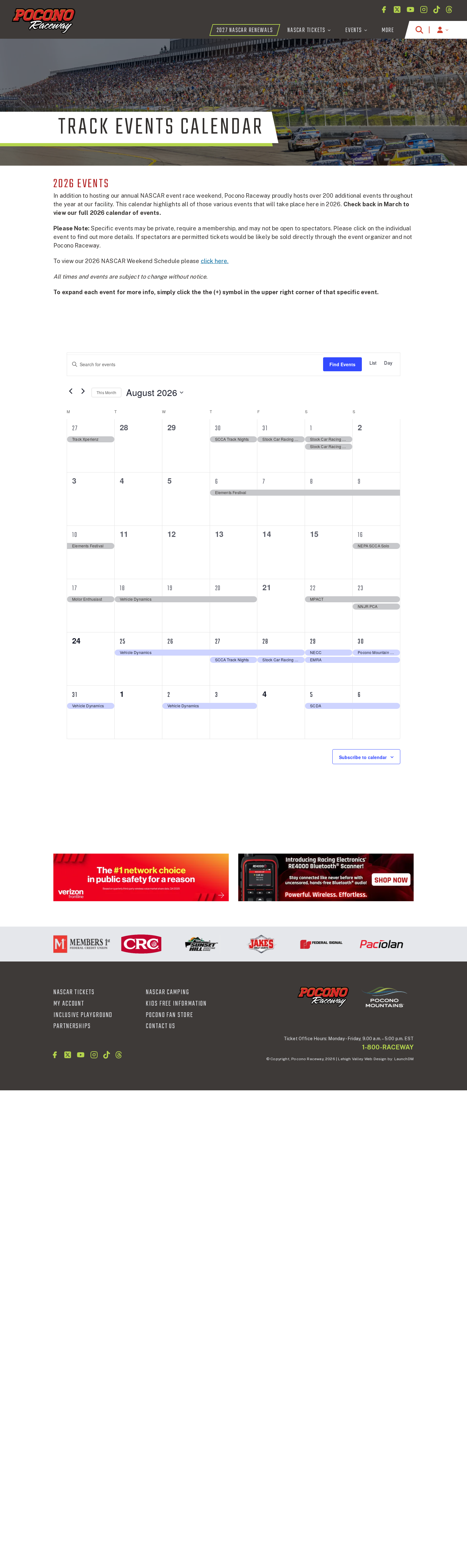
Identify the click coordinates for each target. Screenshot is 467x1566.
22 (313, 588)
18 (122, 588)
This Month (106, 392)
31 (265, 428)
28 (265, 641)
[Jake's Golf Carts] (246, 944)
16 (360, 535)
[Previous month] (70, 391)
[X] (397, 9)
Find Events (342, 364)
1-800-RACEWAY (388, 1047)
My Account (68, 1003)
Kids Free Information (176, 1003)
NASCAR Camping (167, 992)
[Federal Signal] (306, 944)
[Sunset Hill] (186, 944)
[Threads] (449, 9)
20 (218, 588)
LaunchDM (404, 1059)
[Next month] (83, 391)
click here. (215, 261)
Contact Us (160, 1026)
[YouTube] (410, 9)
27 (75, 428)
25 (123, 641)
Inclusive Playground (82, 1015)
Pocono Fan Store (169, 1015)
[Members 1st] (66, 944)
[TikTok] (436, 9)
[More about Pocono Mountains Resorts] (384, 996)
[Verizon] (141, 877)
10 (75, 535)
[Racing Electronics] (326, 877)
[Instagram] (424, 9)
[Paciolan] (366, 944)
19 (170, 588)
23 (361, 588)
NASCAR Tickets (74, 992)
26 (170, 641)
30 (218, 428)
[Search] (419, 30)
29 (313, 641)
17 (74, 588)
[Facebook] (384, 9)
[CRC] (126, 944)
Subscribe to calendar (363, 757)
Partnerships (72, 1026)
